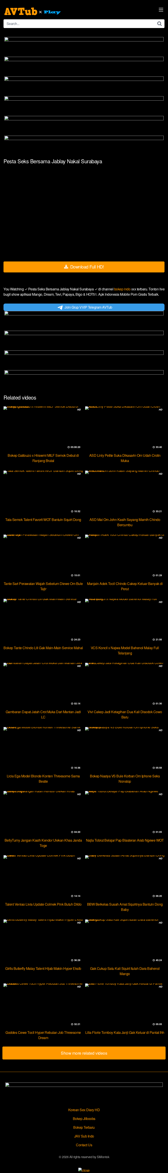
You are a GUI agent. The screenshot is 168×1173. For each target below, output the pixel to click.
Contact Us (84, 1144)
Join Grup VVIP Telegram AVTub (88, 307)
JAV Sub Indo (84, 1136)
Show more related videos (84, 1053)
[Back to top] (160, 1163)
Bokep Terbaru (84, 1127)
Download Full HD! (86, 266)
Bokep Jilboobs (84, 1118)
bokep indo (122, 288)
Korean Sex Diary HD (84, 1109)
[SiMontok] (33, 11)
